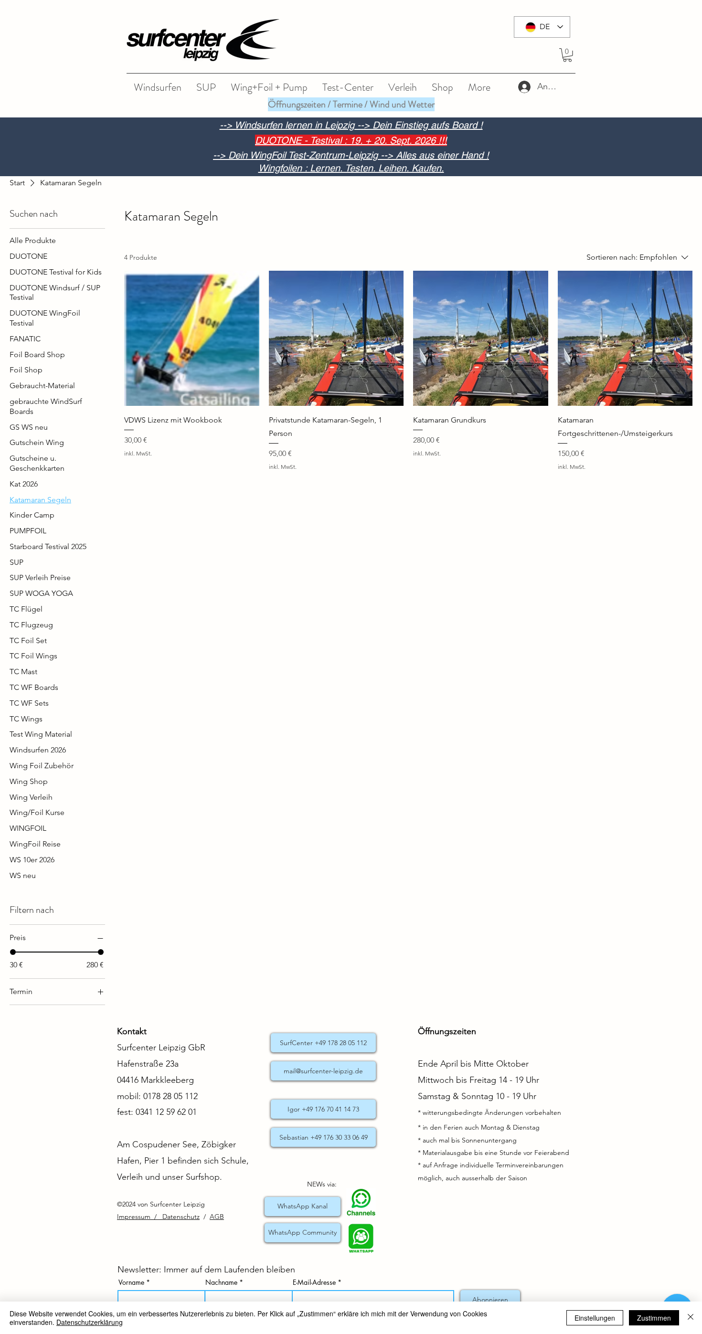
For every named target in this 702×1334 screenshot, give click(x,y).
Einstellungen (594, 1318)
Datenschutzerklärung (89, 1322)
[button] (567, 55)
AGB (217, 1216)
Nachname (221, 1282)
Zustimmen (654, 1318)
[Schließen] (690, 1317)
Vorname (131, 1282)
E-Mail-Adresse (314, 1282)
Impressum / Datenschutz (158, 1216)
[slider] (13, 952)
